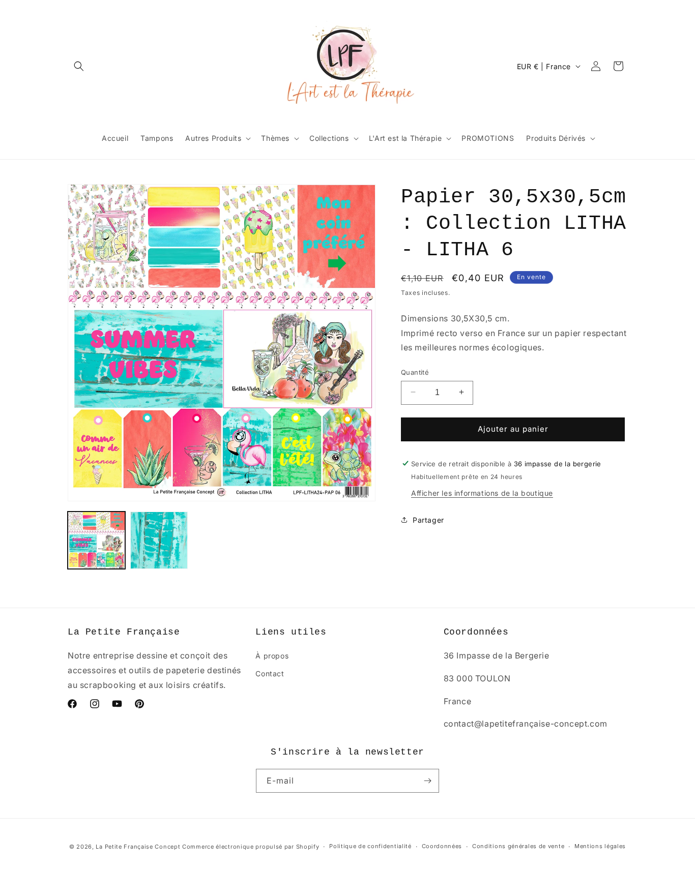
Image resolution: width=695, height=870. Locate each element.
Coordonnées (442, 846)
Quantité (415, 372)
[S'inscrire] (427, 781)
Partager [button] (428, 519)
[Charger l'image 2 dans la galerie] (159, 540)
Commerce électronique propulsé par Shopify (250, 846)
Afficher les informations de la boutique (482, 492)
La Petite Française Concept (138, 846)
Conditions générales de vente (518, 846)
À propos (271, 655)
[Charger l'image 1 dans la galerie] (96, 540)
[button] (79, 66)
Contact (269, 673)
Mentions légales (600, 846)
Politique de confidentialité (370, 846)
